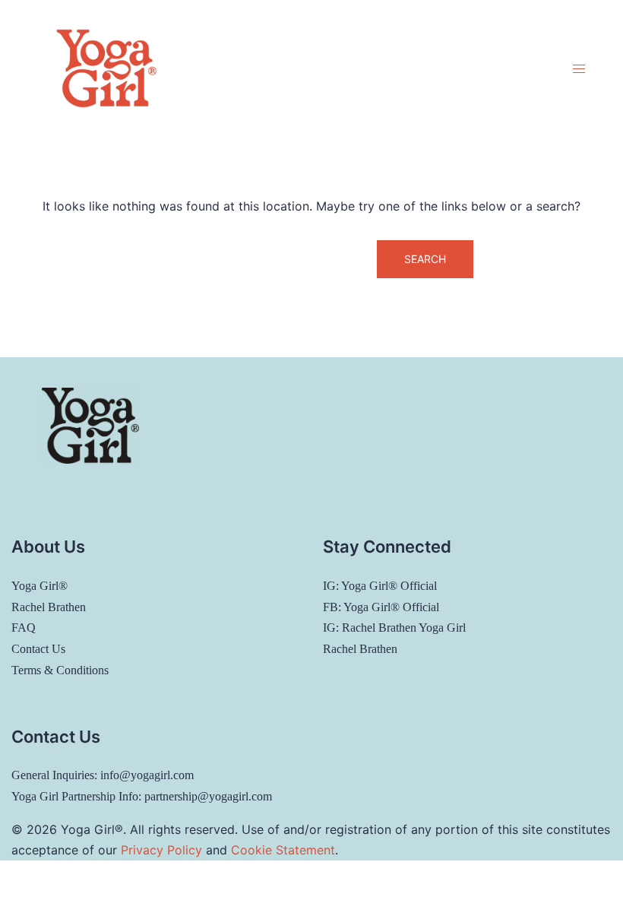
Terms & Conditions (60, 670)
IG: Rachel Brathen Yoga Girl (394, 627)
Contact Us (38, 648)
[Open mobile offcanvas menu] (579, 69)
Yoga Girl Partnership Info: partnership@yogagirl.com (141, 796)
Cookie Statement (283, 849)
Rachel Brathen (48, 607)
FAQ (23, 627)
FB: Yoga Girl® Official (381, 607)
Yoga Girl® (39, 585)
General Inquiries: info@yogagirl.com (102, 775)
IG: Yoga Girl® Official (380, 585)
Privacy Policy (161, 849)
